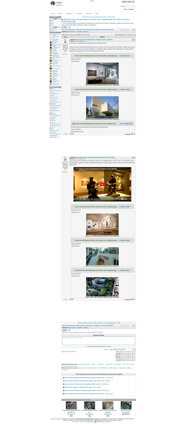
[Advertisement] (98, 146)
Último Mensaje (109, 377)
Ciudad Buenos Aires (91, 368)
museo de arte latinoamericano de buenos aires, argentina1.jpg (96, 89)
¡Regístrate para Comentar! (104, 17)
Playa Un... (94, 364)
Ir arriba (65, 134)
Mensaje (131, 9)
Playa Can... (101, 364)
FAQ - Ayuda (54, 98)
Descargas (69, 13)
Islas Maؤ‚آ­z (65, 369)
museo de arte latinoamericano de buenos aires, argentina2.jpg (96, 206)
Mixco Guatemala (56, 65)
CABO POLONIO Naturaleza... (56, 47)
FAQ (114, 17)
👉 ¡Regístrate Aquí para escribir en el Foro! (98, 346)
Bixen (65, 39)
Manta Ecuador (55, 68)
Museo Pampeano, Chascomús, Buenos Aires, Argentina (80, 393)
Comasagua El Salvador (55, 81)
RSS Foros (54, 100)
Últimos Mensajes (86, 17)
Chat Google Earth (56, 133)
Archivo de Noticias (56, 125)
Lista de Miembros (56, 115)
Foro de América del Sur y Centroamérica (74, 23)
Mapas (52, 23)
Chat (52, 25)
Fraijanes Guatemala (54, 73)
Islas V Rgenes (117, 364)
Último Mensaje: (119, 34)
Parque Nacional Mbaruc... (125, 368)
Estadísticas (54, 137)
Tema (125, 9)
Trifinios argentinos (54, 50)
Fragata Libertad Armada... (56, 34)
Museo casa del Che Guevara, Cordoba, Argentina (78, 390)
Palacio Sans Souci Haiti (55, 63)
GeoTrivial (54, 132)
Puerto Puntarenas (103, 368)
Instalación (54, 108)
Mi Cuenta (79, 13)
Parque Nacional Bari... (84, 364)
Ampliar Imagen (125, 55)
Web (96, 13)
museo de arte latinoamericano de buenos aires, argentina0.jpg (96, 55)
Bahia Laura (82, 368)
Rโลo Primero (126, 364)
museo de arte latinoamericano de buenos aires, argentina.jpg (95, 270)
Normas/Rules (54, 28)
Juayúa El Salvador (54, 79)
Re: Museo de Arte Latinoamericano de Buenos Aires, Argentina (95, 157)
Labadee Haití (55, 84)
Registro (124, 1)
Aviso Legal (75, 421)
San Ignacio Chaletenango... (56, 55)
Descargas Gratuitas (56, 105)
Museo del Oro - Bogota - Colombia (74, 387)
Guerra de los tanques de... (55, 40)
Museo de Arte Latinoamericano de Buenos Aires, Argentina (94, 39)
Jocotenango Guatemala (55, 71)
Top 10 (53, 127)
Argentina (79, 31)
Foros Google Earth (56, 90)
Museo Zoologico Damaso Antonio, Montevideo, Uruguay (80, 377)
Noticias (88, 13)
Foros (59, 13)
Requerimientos (55, 107)
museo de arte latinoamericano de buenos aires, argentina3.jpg (96, 240)
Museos (86, 31)
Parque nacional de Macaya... (56, 60)
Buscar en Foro (55, 97)
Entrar (129, 1)
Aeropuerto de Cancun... (55, 42)
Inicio (52, 13)
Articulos (54, 120)
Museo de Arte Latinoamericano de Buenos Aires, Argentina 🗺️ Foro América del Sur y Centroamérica (95, 20)
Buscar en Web (55, 130)
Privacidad (82, 421)
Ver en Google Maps (126, 123)
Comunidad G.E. (55, 93)
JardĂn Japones (113, 368)
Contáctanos (54, 135)
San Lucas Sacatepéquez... (56, 53)
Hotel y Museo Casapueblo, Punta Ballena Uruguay (79, 380)
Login (94, 17)
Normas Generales (56, 102)
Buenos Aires (72, 31)
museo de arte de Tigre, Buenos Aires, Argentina (78, 384)
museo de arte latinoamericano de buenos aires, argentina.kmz (95, 123)
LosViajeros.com (108, 421)
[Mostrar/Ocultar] (60, 16)
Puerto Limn (109, 364)
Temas (53, 122)
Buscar (123, 6)
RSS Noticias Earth (56, 123)
